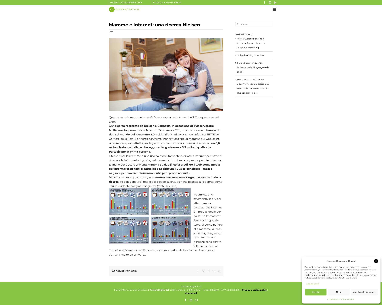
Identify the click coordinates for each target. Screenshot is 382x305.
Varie (111, 32)
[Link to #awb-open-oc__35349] (274, 9)
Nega (338, 292)
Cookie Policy (333, 299)
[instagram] (270, 2)
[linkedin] (275, 2)
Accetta (315, 292)
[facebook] (264, 2)
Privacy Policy (347, 299)
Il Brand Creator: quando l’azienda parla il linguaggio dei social (253, 67)
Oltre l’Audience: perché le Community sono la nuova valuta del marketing (251, 43)
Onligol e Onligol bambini (250, 55)
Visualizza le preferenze (364, 292)
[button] (376, 261)
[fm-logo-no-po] (124, 8)
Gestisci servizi (312, 284)
